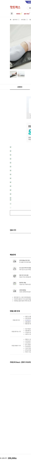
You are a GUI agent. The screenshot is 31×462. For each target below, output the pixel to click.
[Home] (10, 19)
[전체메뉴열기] (12, 13)
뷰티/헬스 (23, 19)
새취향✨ (18, 14)
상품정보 (19, 87)
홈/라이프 (15, 19)
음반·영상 (26, 14)
